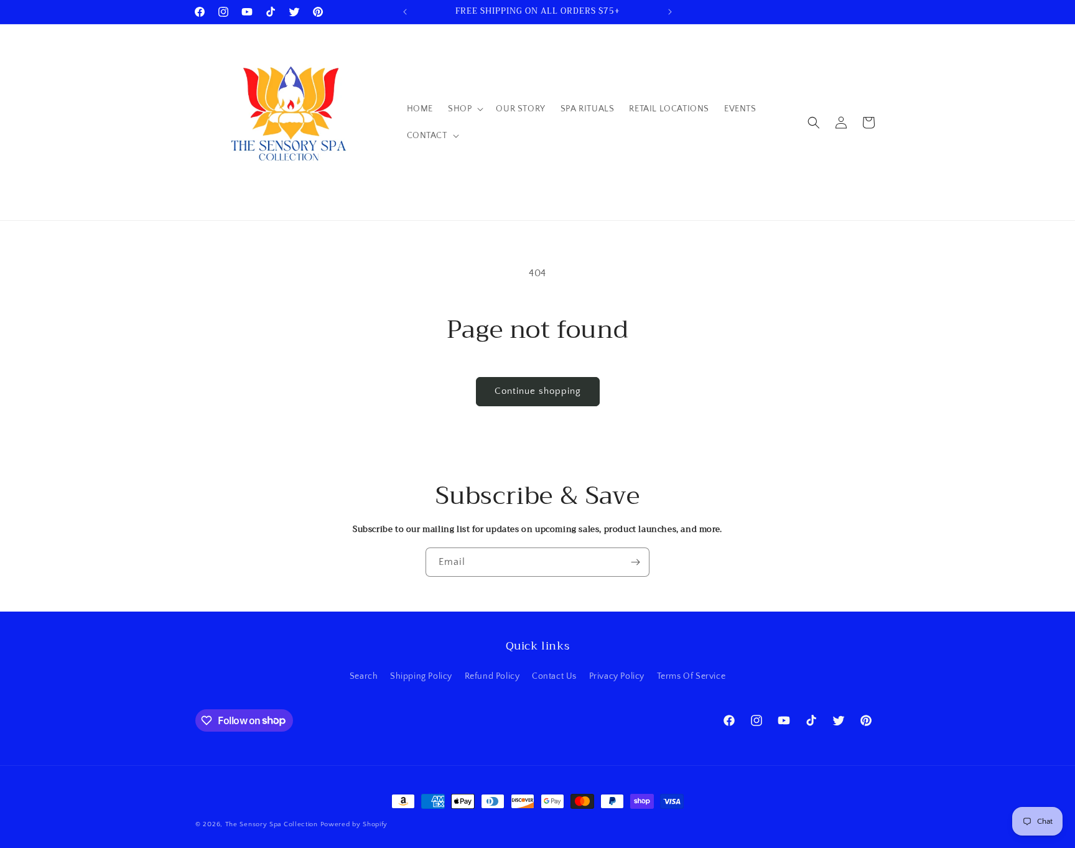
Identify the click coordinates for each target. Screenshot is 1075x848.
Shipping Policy (421, 676)
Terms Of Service (691, 676)
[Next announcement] (670, 12)
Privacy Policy (617, 676)
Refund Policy (492, 676)
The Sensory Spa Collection (271, 824)
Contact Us (554, 676)
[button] (464, 109)
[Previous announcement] (405, 12)
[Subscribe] (635, 562)
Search (364, 676)
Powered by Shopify (354, 824)
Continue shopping (538, 391)
